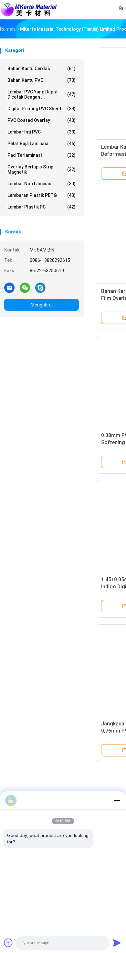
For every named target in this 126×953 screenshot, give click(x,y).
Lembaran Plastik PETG (41, 195)
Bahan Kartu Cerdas (41, 68)
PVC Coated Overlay (41, 120)
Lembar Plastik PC (41, 206)
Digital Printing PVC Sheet (41, 108)
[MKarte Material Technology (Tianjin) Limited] (28, 9)
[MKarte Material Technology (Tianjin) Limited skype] (40, 287)
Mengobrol (42, 304)
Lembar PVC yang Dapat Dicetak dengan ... (41, 94)
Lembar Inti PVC (41, 131)
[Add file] (8, 943)
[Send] (117, 943)
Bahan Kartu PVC (41, 80)
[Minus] (117, 800)
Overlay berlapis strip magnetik (41, 169)
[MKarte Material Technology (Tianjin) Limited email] (9, 287)
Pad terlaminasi (41, 155)
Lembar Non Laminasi (41, 183)
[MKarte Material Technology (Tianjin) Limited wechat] (25, 287)
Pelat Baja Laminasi (41, 143)
